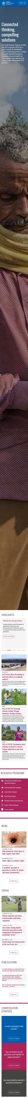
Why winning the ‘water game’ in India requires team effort (13, 852)
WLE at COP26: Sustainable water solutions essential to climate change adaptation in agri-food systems (13, 748)
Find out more (9, 636)
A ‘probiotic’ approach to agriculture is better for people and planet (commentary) (13, 870)
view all (14, 881)
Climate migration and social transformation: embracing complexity (12, 918)
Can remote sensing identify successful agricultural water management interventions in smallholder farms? (12, 931)
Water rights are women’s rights (13, 860)
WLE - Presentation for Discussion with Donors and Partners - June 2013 (13, 985)
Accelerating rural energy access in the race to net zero (13, 942)
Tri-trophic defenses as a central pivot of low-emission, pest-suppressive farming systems (13, 970)
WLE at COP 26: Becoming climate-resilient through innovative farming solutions (11, 711)
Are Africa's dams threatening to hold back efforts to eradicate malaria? (13, 676)
